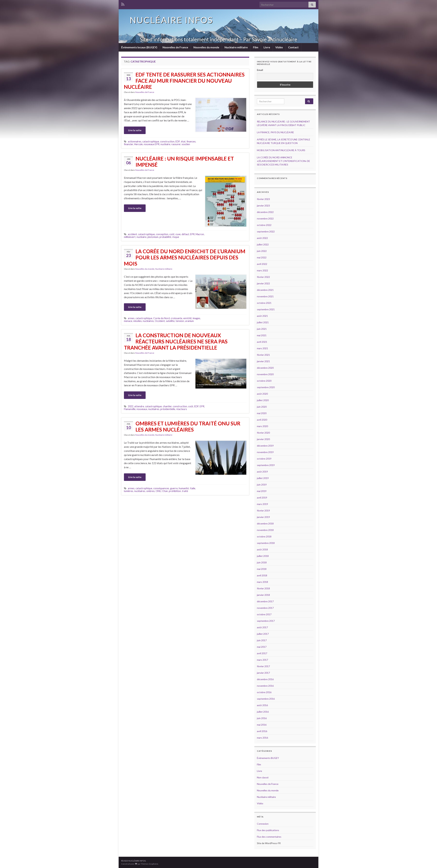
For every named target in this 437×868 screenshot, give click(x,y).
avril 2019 (262, 497)
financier (128, 144)
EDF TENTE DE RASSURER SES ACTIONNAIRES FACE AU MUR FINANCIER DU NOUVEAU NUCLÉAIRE (184, 80)
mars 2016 (262, 737)
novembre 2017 (265, 607)
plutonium (152, 236)
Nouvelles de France (175, 47)
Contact (293, 47)
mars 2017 (262, 659)
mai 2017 (261, 646)
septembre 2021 (266, 309)
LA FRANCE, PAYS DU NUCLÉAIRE (275, 132)
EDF (177, 141)
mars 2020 (262, 426)
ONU (158, 491)
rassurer (176, 144)
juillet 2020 (263, 400)
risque (175, 236)
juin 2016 (262, 718)
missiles (137, 321)
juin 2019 (262, 484)
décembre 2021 (265, 289)
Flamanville (130, 409)
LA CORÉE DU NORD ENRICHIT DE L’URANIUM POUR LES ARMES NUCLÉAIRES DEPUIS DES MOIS (184, 257)
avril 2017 (262, 653)
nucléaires (148, 321)
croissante (176, 318)
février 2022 (263, 276)
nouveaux (142, 409)
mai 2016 (261, 724)
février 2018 (263, 588)
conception (162, 234)
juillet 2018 (263, 555)
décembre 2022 (265, 212)
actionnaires (134, 141)
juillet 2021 (263, 322)
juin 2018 (262, 562)
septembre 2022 (266, 231)
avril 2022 (262, 263)
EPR (192, 234)
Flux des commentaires (269, 836)
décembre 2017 (265, 601)
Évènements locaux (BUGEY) (139, 47)
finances (191, 141)
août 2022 (262, 238)
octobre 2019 (264, 458)
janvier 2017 (263, 672)
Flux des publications (268, 830)
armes (131, 318)
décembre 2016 (265, 679)
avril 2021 (262, 341)
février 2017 (263, 666)
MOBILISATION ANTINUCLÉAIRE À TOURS (281, 150)
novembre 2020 (265, 374)
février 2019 (263, 510)
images (196, 318)
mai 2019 (261, 491)
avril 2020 (262, 419)
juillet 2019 (263, 478)
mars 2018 (262, 581)
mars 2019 (262, 504)
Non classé (263, 777)
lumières (128, 491)
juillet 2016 (263, 711)
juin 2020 (262, 406)
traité (185, 491)
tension (180, 321)
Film (255, 47)
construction (167, 141)
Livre (267, 47)
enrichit (187, 318)
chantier (167, 406)
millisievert (130, 236)
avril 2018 (262, 575)
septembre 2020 (266, 387)
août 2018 (262, 549)
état (183, 141)
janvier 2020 (263, 439)
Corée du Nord (161, 318)
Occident (160, 321)
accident (132, 234)
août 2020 (262, 393)
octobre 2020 (264, 380)
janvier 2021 (263, 361)
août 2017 (262, 627)
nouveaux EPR (151, 144)
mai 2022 (261, 257)
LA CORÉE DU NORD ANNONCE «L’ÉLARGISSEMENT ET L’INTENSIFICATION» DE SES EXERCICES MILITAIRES (283, 161)
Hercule (138, 144)
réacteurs (181, 409)
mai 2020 (261, 413)
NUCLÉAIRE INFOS (171, 20)
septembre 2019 (266, 465)
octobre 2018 (264, 536)
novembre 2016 (265, 685)
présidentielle (167, 409)
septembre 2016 (266, 698)
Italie (192, 488)
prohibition (175, 491)
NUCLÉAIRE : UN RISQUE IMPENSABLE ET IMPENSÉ (185, 161)
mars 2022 (262, 270)
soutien (186, 144)
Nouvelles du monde (206, 47)
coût (171, 234)
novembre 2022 (265, 218)
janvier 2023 (263, 205)
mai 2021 (261, 335)
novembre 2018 (265, 530)
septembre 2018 (266, 542)
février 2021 (263, 354)
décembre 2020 (265, 367)
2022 (130, 406)
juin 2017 (262, 640)
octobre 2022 (264, 225)
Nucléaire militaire (236, 47)
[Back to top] (429, 860)
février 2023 (263, 199)
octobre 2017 (264, 614)
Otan (165, 491)
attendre (139, 406)
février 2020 (263, 432)
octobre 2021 (264, 302)
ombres (150, 491)
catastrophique (150, 141)
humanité (184, 488)
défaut (185, 234)
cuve (178, 234)
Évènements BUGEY (268, 757)
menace (128, 321)
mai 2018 (261, 568)
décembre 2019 (265, 445)
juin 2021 (262, 328)
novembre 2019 (265, 452)
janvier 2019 (263, 517)
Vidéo (279, 47)
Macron (200, 234)
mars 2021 (262, 348)
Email (260, 69)
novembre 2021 (265, 296)
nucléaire (165, 144)
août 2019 (262, 471)
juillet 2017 (263, 633)
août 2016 (262, 705)
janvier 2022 (263, 283)
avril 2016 (262, 731)
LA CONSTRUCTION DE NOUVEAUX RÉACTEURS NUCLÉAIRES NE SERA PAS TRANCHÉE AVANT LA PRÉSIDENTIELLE (176, 341)
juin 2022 (262, 250)
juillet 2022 (263, 244)
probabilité (165, 236)
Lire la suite (134, 130)
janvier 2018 (263, 594)
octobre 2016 (264, 692)
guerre (174, 488)
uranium (189, 321)
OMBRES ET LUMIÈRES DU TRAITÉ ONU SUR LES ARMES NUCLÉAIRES (188, 426)
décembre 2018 (265, 523)
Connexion (263, 823)
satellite (170, 321)
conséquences (161, 488)
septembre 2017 (266, 620)
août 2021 (262, 315)
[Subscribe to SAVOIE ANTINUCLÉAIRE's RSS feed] (122, 3)
